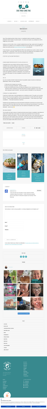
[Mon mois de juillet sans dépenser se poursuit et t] (23, 290)
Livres (4, 384)
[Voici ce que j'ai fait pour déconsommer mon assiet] (36, 290)
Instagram (27, 382)
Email (6, 226)
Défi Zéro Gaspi (7, 330)
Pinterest (26, 385)
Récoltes (5, 343)
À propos (9, 21)
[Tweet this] (36, 127)
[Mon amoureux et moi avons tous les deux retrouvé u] (10, 290)
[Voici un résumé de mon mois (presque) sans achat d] (36, 276)
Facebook (27, 381)
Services (4, 382)
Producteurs (6, 336)
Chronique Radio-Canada (9, 328)
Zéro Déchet (6, 349)
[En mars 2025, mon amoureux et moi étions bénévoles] (10, 303)
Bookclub (6, 326)
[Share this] (34, 127)
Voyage (5, 347)
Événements (6, 334)
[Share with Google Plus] (38, 127)
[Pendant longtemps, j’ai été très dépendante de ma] (23, 303)
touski (13, 123)
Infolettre (5, 387)
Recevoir (5, 341)
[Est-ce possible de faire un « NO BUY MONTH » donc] (36, 303)
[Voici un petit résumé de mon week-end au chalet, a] (23, 276)
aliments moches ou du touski (20, 47)
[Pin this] (39, 127)
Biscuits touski (23, 173)
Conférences (31, 21)
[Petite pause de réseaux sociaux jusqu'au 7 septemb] (10, 276)
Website (6, 229)
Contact (38, 21)
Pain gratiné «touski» (9, 176)
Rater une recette (6, 123)
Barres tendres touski (38, 178)
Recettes (9, 174)
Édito (5, 332)
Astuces (23, 27)
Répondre (39, 190)
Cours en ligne (23, 21)
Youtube (26, 387)
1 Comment (23, 127)
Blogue (15, 21)
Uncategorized (7, 345)
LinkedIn (26, 384)
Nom (6, 222)
